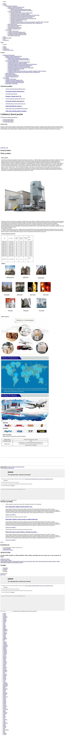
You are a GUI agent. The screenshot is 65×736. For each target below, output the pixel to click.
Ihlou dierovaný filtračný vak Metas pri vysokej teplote (22, 17)
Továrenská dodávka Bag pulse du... (15, 91)
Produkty (5, 4)
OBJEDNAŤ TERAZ (5, 559)
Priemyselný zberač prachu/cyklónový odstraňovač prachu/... (21, 532)
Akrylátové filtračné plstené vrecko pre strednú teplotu (21, 12)
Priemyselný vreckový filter (32, 561)
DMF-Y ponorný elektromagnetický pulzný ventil (21, 9)
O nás (4, 39)
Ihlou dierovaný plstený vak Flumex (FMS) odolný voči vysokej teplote (25, 15)
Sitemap (9, 560)
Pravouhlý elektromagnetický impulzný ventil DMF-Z (21, 10)
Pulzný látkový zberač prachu (14, 35)
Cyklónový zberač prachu (13, 31)
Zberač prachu (8, 29)
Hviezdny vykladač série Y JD (14, 28)
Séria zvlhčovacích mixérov (13, 26)
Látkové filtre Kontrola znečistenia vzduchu (47, 561)
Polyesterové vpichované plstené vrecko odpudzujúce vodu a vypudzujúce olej (26, 23)
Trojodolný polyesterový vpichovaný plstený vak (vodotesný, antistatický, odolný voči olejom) (30, 21)
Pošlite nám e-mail (4, 147)
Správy (4, 36)
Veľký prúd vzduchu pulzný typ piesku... (16, 111)
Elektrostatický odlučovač (18, 562)
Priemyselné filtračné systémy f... (14, 106)
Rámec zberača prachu (12, 24)
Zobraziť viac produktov (11, 514)
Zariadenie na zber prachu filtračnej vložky (16, 32)
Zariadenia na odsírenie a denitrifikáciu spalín (17, 33)
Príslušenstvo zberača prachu (11, 6)
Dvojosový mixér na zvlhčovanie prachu (16, 466)
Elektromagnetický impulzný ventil (15, 8)
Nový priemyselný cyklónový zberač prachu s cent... (19, 506)
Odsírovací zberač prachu (9, 467)
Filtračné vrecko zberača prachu (14, 11)
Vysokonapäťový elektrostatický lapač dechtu (17, 34)
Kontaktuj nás (6, 40)
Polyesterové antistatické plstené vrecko (19, 19)
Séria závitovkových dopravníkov (15, 25)
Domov (4, 3)
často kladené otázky (7, 37)
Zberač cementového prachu (6, 561)
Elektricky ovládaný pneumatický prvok (16, 7)
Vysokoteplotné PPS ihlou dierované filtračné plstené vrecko (23, 16)
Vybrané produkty (4, 560)
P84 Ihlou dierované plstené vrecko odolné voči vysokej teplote (23, 18)
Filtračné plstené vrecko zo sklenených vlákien (20, 14)
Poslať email (3, 574)
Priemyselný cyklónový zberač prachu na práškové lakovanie (22, 519)
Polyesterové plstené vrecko (16, 20)
